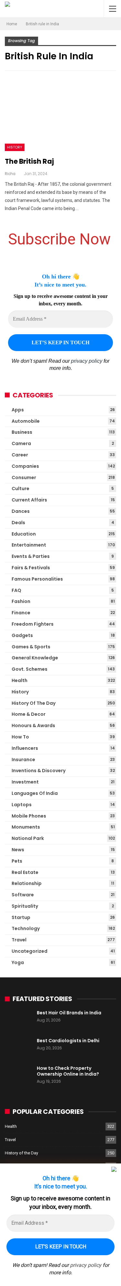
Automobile (26, 421)
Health (19, 680)
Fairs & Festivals (31, 567)
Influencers (25, 748)
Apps (18, 410)
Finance (21, 612)
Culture (20, 488)
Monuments (26, 827)
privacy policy (86, 361)
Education (24, 534)
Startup (21, 917)
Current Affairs (29, 500)
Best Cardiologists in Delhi (68, 1040)
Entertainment (29, 545)
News (18, 849)
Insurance (23, 759)
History (14, 147)
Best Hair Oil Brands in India (69, 1012)
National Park (28, 838)
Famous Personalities (37, 579)
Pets (17, 861)
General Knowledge (35, 658)
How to (20, 737)
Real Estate (25, 872)
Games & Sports (31, 646)
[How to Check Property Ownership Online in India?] (19, 1075)
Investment (25, 782)
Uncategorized (29, 951)
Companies (25, 466)
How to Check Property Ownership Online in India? (68, 1071)
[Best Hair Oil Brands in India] (19, 1020)
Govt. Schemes (29, 669)
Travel (19, 940)
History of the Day (33, 703)
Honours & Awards (33, 725)
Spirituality (25, 906)
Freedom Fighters (33, 624)
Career (20, 455)
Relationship (27, 883)
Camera (21, 443)
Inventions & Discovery (39, 770)
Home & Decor (28, 714)
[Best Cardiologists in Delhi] (19, 1048)
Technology (26, 928)
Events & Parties (31, 556)
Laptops (22, 804)
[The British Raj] (60, 115)
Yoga (18, 962)
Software (23, 894)
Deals (18, 522)
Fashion (21, 601)
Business (22, 432)
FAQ (16, 590)
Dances (21, 511)
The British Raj (29, 161)
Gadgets (22, 635)
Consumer (24, 477)
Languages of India (35, 793)
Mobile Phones (29, 816)
